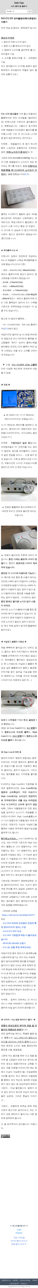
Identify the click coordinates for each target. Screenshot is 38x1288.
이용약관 (15, 1280)
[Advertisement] (19, 97)
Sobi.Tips (19, 2)
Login (19, 1230)
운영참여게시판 (6, 1280)
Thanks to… (24, 1283)
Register (19, 1233)
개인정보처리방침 (25, 1280)
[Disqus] (19, 1195)
